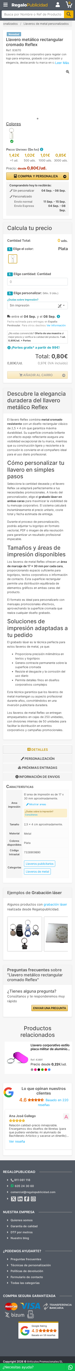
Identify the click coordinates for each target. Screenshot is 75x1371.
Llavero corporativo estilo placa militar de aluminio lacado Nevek (50, 1049)
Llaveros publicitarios (39, 863)
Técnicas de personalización (31, 1265)
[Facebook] (26, 1198)
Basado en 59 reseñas (43, 1335)
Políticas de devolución (27, 1271)
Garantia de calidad (24, 1226)
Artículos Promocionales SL (45, 1361)
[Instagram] (33, 1198)
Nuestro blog (20, 1238)
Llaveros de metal (37, 871)
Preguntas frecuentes (26, 1259)
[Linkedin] (20, 1198)
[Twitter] (13, 1198)
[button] (41, 149)
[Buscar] (68, 14)
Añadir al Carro (37, 375)
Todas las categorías (25, 1283)
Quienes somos (22, 1220)
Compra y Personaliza (37, 176)
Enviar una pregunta (49, 1008)
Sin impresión (19, 305)
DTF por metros (22, 1232)
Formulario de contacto (27, 1277)
